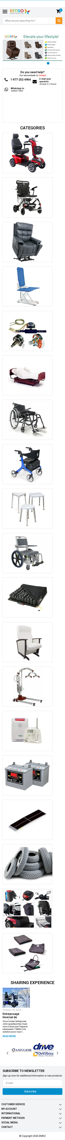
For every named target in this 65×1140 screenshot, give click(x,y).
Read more (9, 1036)
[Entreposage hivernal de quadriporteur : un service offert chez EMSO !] (16, 998)
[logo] (24, 11)
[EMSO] (32, 99)
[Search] (59, 20)
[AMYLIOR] (21, 1050)
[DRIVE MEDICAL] (43, 1050)
